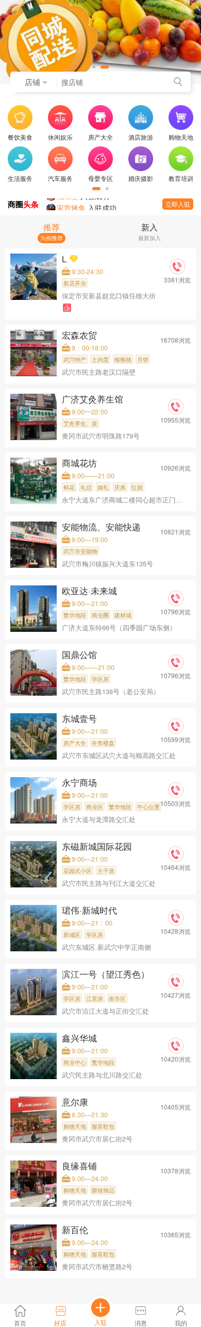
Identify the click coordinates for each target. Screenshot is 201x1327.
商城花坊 (80, 463)
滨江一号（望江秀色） (107, 974)
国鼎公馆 (80, 654)
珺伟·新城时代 (91, 910)
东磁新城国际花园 (98, 846)
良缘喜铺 (80, 1166)
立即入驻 (177, 203)
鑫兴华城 (80, 1038)
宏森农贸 (80, 335)
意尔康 (76, 1102)
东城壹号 (80, 718)
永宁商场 (80, 782)
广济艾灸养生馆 (94, 399)
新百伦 (76, 1229)
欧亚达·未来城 (91, 590)
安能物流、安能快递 (102, 526)
